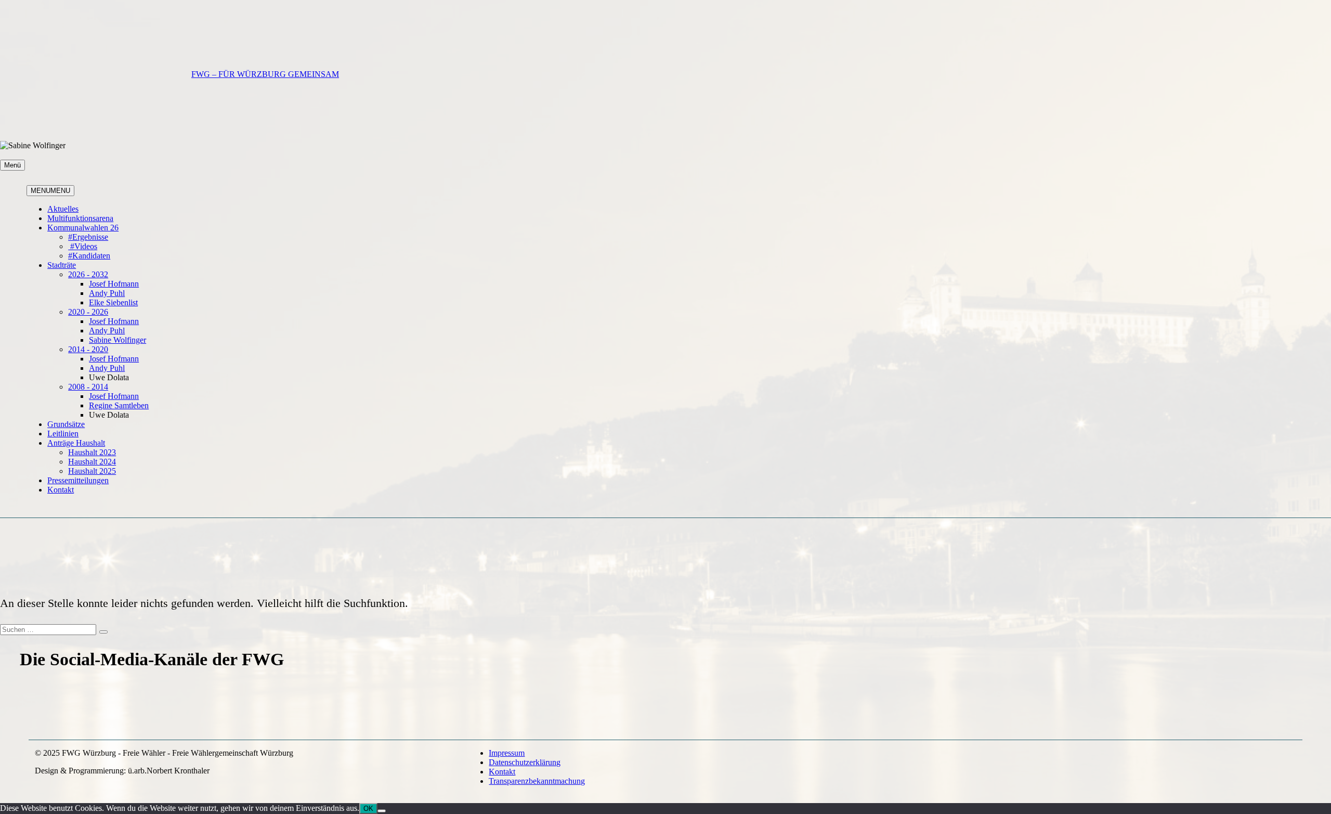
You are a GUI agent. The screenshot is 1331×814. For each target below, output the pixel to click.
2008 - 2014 (88, 386)
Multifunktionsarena (80, 218)
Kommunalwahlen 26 (83, 227)
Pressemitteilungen (78, 480)
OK (368, 808)
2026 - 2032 (88, 274)
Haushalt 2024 (92, 461)
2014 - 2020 (88, 349)
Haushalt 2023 (92, 452)
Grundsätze (66, 424)
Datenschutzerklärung (524, 762)
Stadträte (61, 265)
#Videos (82, 246)
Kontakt (60, 489)
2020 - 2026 (88, 311)
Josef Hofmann (114, 283)
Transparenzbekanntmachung (537, 781)
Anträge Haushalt (76, 442)
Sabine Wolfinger (117, 339)
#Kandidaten (89, 255)
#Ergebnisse (88, 236)
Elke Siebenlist (113, 302)
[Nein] (381, 810)
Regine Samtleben (119, 405)
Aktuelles (63, 208)
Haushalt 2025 (92, 471)
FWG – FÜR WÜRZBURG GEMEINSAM (265, 74)
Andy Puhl (107, 293)
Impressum (507, 752)
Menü (12, 165)
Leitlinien (63, 433)
